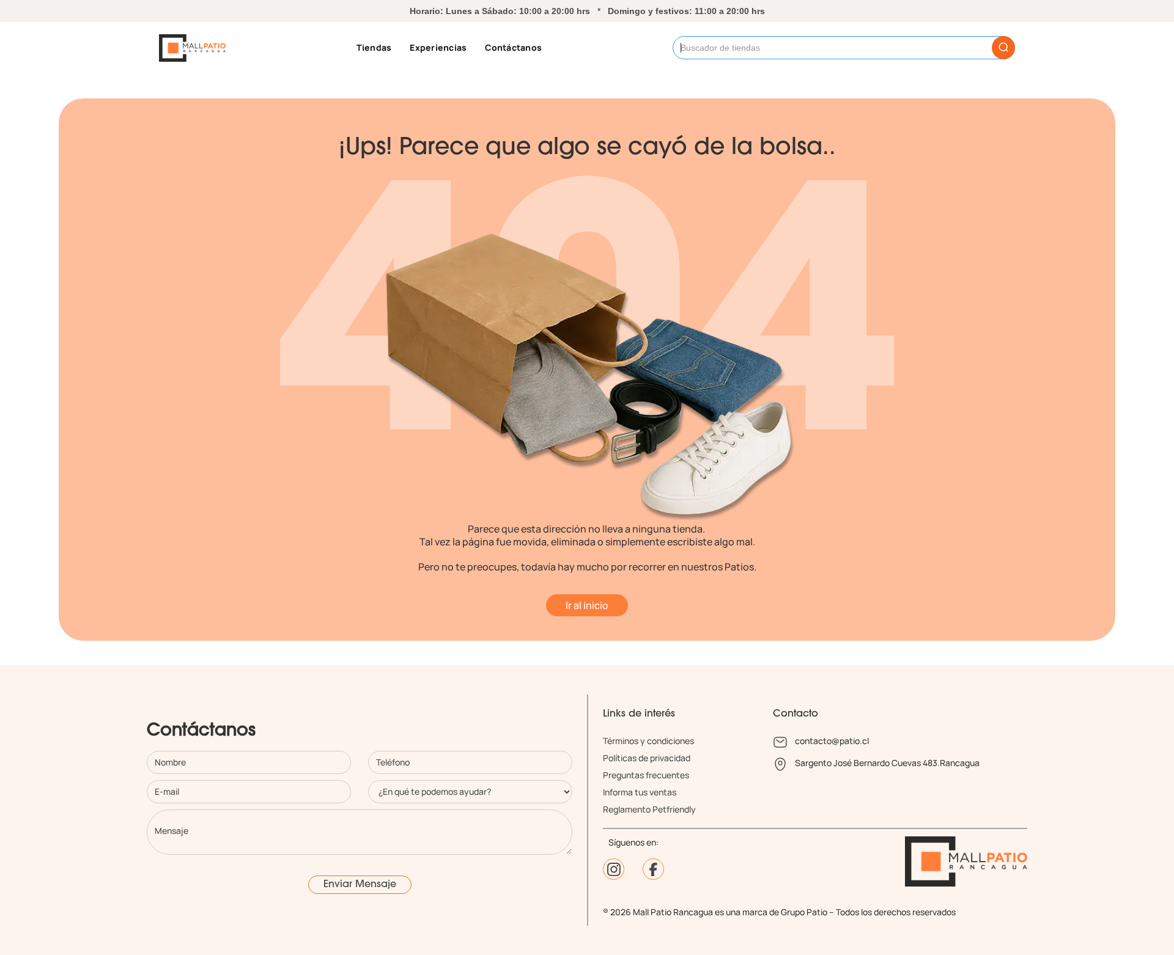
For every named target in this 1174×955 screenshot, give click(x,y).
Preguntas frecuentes (646, 775)
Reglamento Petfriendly (649, 809)
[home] (192, 48)
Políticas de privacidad (646, 758)
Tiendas (374, 47)
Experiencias (438, 47)
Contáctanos (513, 47)
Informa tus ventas (639, 792)
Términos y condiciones (648, 741)
